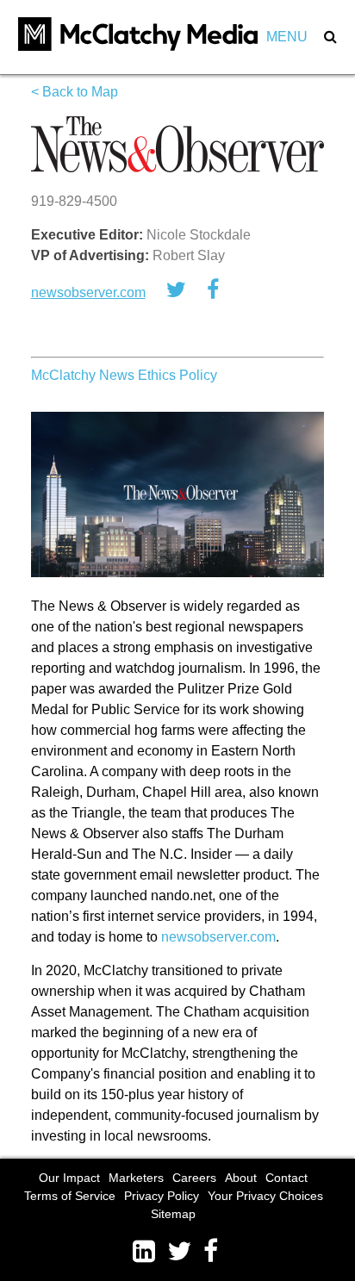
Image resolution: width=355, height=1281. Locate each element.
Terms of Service (69, 1196)
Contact (286, 1178)
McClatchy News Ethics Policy (124, 375)
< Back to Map (74, 91)
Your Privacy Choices (265, 1196)
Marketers (136, 1178)
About (241, 1178)
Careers (194, 1178)
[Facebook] (213, 1251)
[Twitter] (185, 1251)
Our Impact (69, 1178)
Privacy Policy (161, 1196)
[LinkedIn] (150, 1251)
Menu (287, 36)
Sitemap (173, 1214)
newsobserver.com (88, 292)
